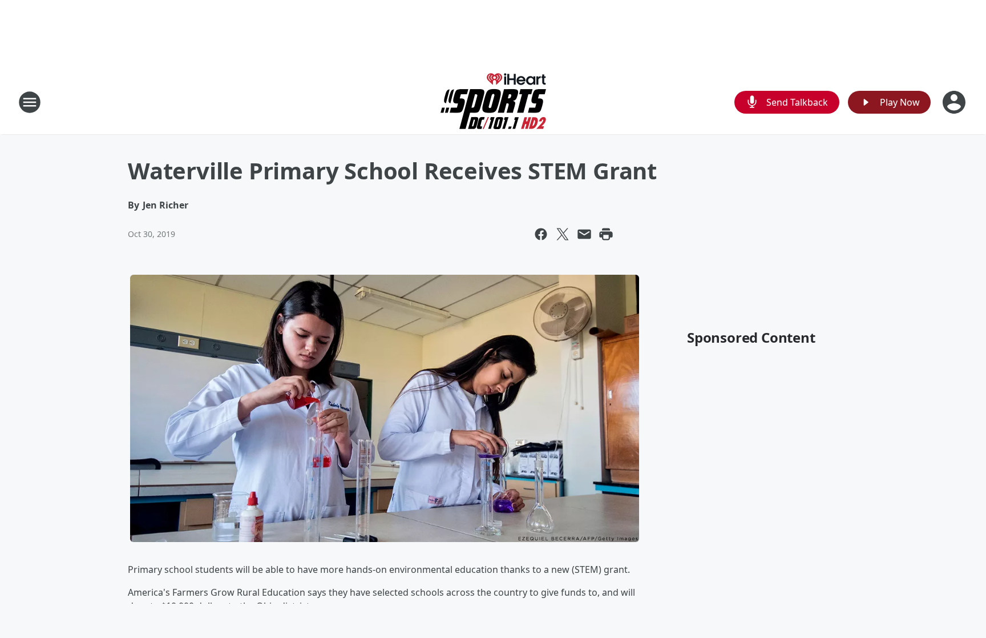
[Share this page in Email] (584, 234)
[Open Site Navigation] (29, 102)
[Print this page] (606, 234)
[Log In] (955, 102)
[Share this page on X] (563, 234)
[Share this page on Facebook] (541, 234)
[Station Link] (493, 102)
